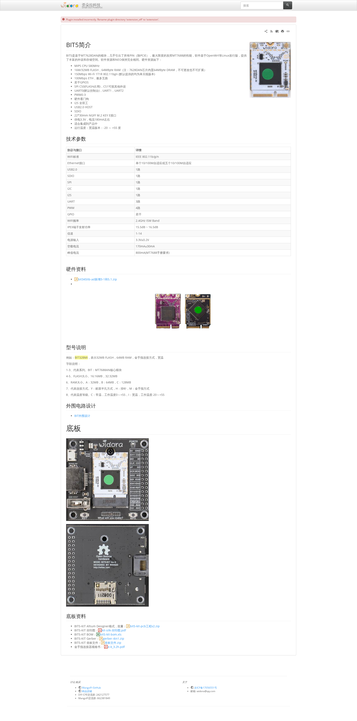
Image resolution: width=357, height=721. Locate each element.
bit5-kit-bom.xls (110, 634)
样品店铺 (87, 691)
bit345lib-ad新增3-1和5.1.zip (97, 279)
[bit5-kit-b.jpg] (107, 565)
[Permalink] (288, 31)
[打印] (282, 31)
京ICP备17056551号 (205, 687)
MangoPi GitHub (91, 687)
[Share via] (266, 31)
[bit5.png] (182, 310)
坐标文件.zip (113, 643)
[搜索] (287, 5)
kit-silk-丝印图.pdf (114, 630)
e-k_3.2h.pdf (116, 647)
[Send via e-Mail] (277, 31)
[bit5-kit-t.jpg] (107, 479)
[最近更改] (271, 31)
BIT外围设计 (82, 416)
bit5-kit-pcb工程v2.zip (145, 626)
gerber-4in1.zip (113, 638)
